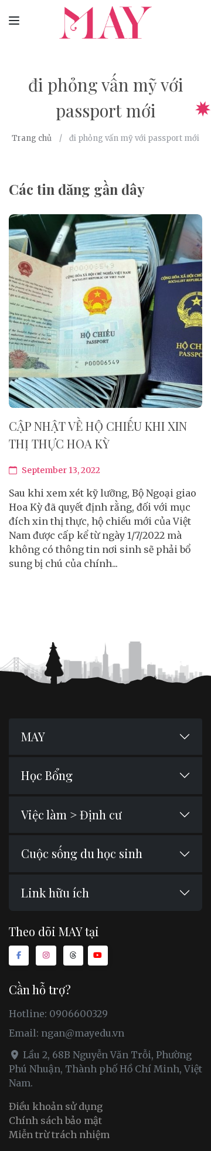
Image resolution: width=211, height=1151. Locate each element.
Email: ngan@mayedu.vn (66, 1033)
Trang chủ (32, 138)
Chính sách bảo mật (55, 1120)
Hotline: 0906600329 (58, 1014)
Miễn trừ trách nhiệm (59, 1134)
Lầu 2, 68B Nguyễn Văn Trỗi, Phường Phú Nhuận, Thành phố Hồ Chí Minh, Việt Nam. (105, 1069)
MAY (33, 736)
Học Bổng (47, 775)
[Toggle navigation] (14, 20)
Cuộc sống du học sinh (81, 853)
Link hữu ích (55, 892)
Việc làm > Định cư (71, 814)
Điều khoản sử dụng (56, 1106)
